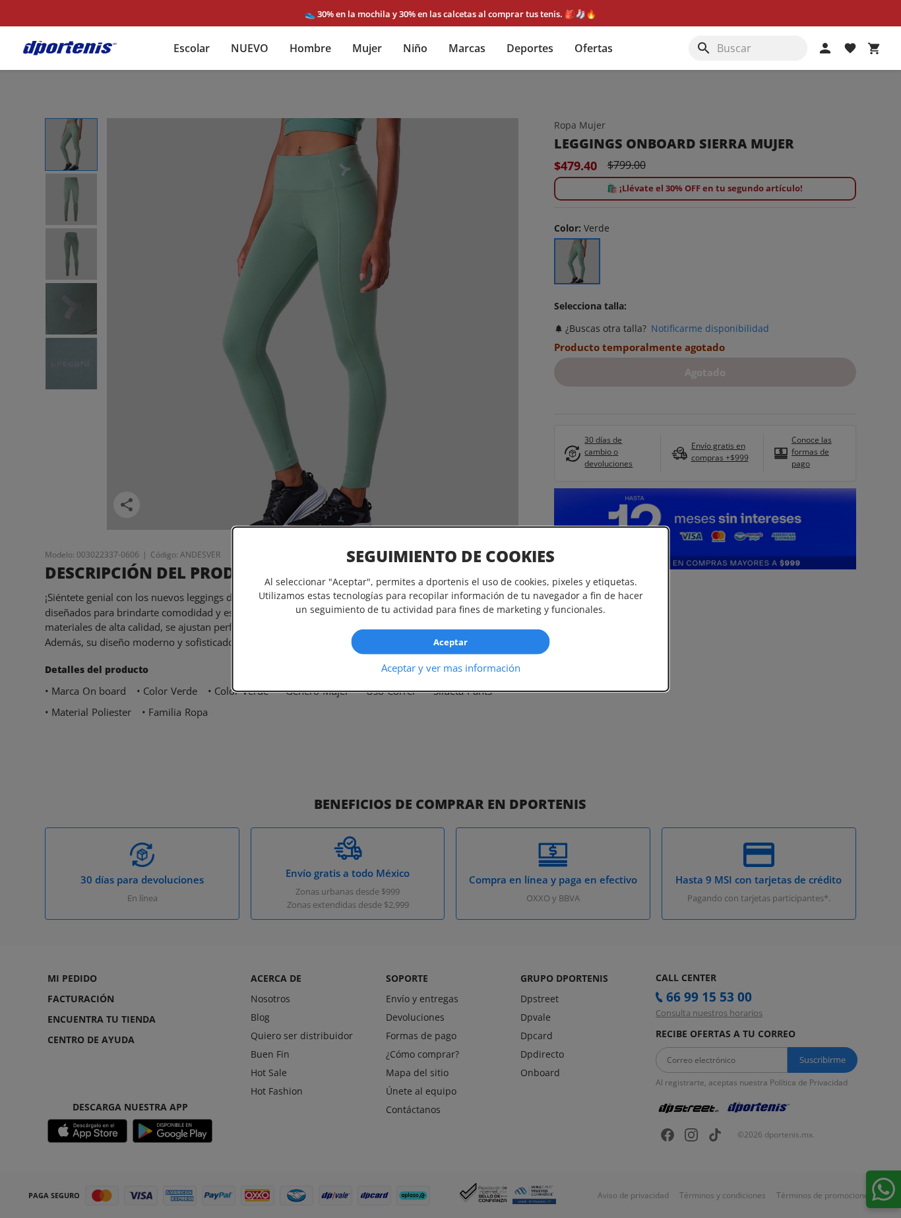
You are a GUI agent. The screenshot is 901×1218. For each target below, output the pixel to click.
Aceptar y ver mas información (450, 667)
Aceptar (450, 641)
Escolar (191, 48)
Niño (415, 48)
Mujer (367, 48)
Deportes (530, 48)
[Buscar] (704, 48)
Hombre (310, 48)
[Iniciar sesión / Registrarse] (825, 48)
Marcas (467, 48)
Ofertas (594, 48)
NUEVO (249, 48)
